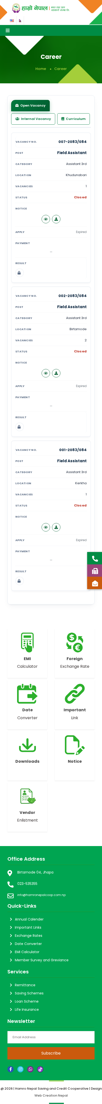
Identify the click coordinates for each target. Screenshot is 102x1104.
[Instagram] (20, 1069)
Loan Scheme (27, 1001)
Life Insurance (27, 1009)
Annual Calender (29, 919)
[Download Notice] (56, 219)
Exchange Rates (28, 935)
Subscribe (51, 1053)
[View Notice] (46, 219)
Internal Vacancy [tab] (35, 118)
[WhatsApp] (30, 1069)
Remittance (25, 985)
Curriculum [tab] (75, 118)
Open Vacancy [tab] (33, 105)
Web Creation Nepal (51, 1095)
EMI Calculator (27, 951)
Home (40, 68)
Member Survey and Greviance (42, 960)
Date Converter (28, 943)
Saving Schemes (29, 993)
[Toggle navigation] (8, 30)
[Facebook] (10, 1069)
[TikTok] (40, 1069)
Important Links (28, 927)
